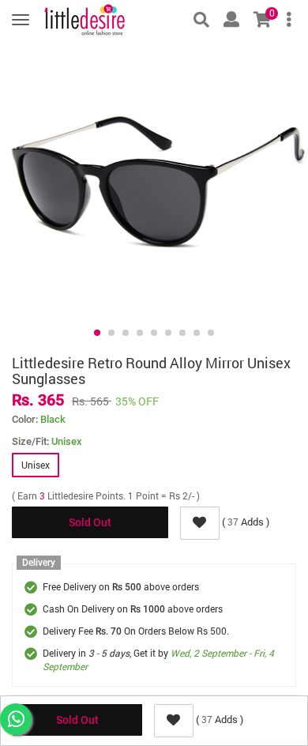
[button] (97, 333)
